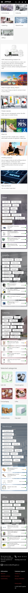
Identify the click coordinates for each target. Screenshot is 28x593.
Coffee (13, 327)
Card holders (16, 514)
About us (3, 573)
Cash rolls (6, 202)
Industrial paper (18, 272)
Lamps (13, 211)
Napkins (6, 327)
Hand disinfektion (8, 275)
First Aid (6, 269)
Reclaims (17, 576)
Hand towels (7, 272)
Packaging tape (7, 437)
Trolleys (6, 211)
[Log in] (22, 2)
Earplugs (6, 263)
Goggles (6, 266)
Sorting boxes (20, 218)
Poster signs (7, 205)
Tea (20, 327)
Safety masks (15, 263)
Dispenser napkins (17, 324)
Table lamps (7, 330)
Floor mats (6, 215)
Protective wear (15, 266)
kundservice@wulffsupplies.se (11, 565)
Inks (12, 501)
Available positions (5, 576)
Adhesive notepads (8, 508)
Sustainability (4, 578)
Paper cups (13, 320)
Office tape (6, 514)
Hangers (6, 208)
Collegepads (20, 508)
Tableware (6, 324)
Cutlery (17, 317)
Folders (14, 518)
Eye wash (14, 269)
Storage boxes (15, 336)
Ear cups (18, 259)
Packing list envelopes (9, 441)
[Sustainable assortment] (19, 2)
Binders (15, 511)
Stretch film (6, 444)
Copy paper (20, 501)
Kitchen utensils (18, 330)
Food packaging (7, 317)
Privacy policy (18, 583)
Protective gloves (8, 259)
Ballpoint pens (7, 505)
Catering (6, 333)
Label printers (7, 221)
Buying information (19, 578)
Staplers (6, 518)
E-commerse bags (8, 218)
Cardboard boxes (8, 434)
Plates (5, 320)
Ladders (14, 208)
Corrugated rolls (8, 431)
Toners (5, 501)
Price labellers (16, 202)
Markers (17, 505)
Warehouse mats (8, 447)
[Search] (16, 2)
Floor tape (16, 444)
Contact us (17, 573)
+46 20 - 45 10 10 (22, 556)
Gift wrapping (16, 215)
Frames (15, 205)
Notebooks (6, 511)
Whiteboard (7, 521)
